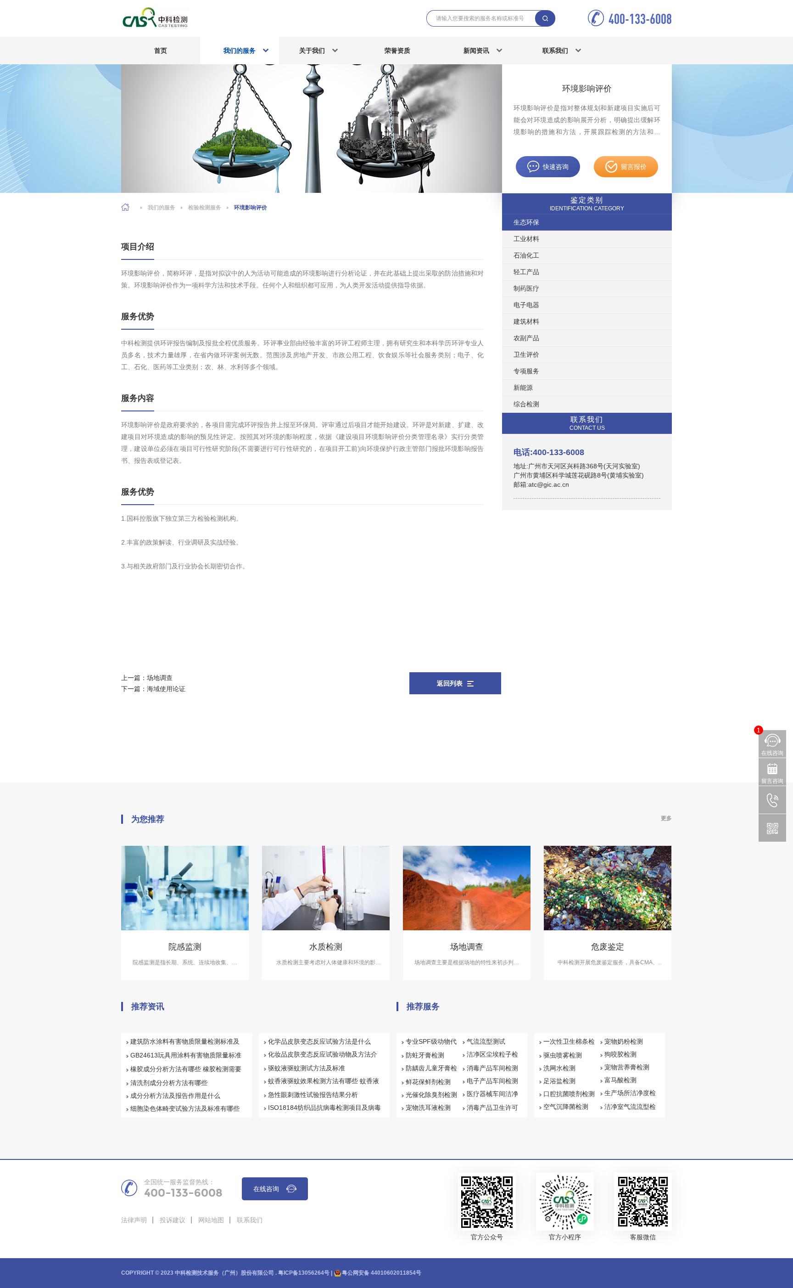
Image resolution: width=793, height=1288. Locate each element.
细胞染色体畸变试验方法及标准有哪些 (185, 1108)
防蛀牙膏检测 (425, 1055)
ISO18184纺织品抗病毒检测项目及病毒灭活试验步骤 (324, 1111)
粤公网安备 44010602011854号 (381, 1273)
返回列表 (450, 683)
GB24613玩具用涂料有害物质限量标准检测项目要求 (185, 1059)
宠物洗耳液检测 (428, 1107)
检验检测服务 (204, 207)
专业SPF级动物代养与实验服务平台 (431, 1045)
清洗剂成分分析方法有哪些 (168, 1082)
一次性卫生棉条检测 (569, 1045)
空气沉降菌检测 (565, 1106)
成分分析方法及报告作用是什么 (175, 1095)
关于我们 (312, 50)
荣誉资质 (397, 50)
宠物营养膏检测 (626, 1067)
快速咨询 (556, 166)
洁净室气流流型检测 (630, 1111)
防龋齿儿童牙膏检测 (431, 1072)
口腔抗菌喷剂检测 (569, 1093)
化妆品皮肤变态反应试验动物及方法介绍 (322, 1058)
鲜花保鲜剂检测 (428, 1082)
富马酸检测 (620, 1080)
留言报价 (634, 166)
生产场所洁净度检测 (630, 1097)
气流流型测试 (486, 1041)
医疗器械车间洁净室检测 (492, 1098)
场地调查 (160, 677)
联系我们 (555, 50)
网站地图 (211, 1220)
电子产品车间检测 (492, 1081)
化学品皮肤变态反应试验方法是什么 (319, 1041)
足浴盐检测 (559, 1081)
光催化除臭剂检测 (431, 1094)
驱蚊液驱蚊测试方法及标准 (306, 1068)
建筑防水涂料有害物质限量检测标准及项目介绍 (185, 1045)
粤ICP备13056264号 (303, 1273)
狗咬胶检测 (620, 1054)
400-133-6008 (640, 19)
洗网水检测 (559, 1068)
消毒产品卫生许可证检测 (492, 1111)
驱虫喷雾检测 (562, 1055)
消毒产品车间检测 (492, 1068)
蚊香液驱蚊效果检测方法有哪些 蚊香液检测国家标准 (323, 1085)
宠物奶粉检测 (623, 1041)
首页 (160, 50)
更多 (666, 818)
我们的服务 (239, 50)
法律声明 (134, 1220)
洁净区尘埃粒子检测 (492, 1058)
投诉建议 (172, 1220)
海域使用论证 (166, 688)
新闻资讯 (476, 50)
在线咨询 (266, 1188)
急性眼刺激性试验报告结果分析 (313, 1094)
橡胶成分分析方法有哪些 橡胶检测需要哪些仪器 (185, 1073)
